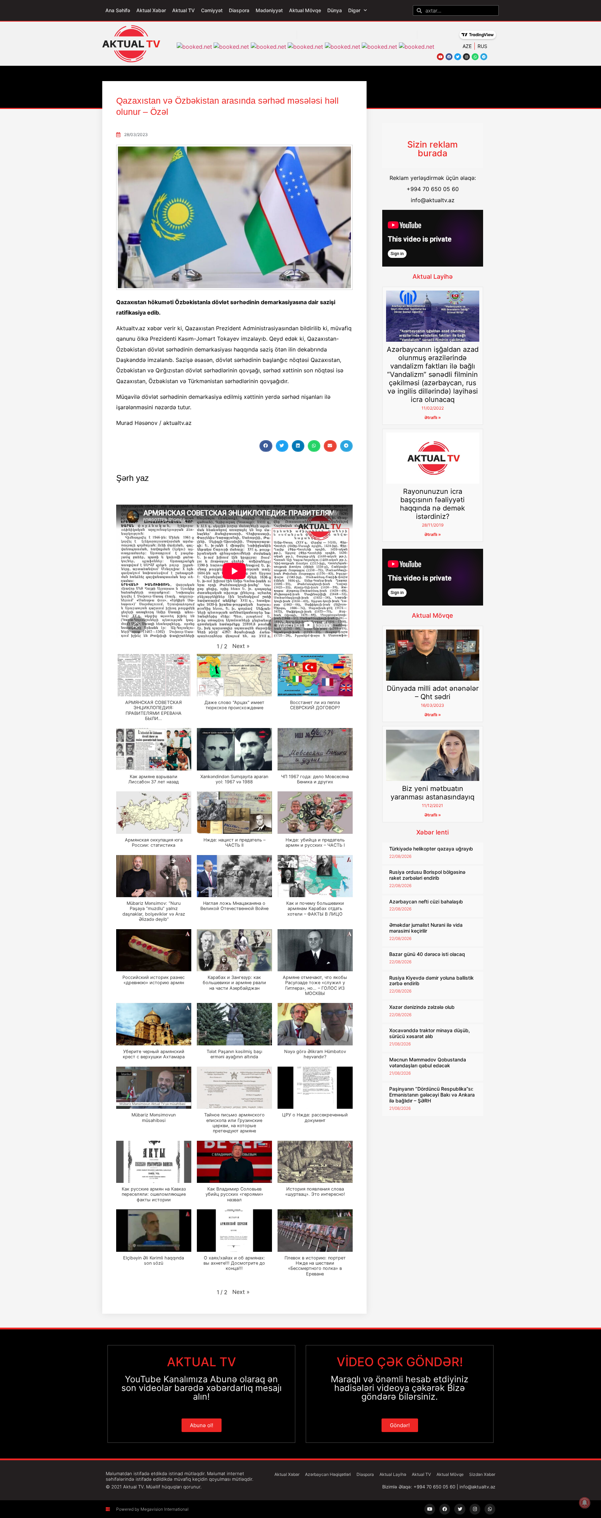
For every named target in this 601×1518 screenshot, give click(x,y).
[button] (265, 446)
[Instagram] (466, 56)
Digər (354, 10)
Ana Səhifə (117, 10)
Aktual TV (183, 10)
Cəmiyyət (212, 10)
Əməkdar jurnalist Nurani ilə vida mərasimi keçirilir (426, 928)
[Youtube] (440, 56)
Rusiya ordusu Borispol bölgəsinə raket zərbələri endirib (427, 875)
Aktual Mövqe (305, 10)
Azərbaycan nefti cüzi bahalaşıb (426, 901)
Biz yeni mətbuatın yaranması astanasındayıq (432, 792)
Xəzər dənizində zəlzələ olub (422, 1007)
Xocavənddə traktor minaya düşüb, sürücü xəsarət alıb (429, 1033)
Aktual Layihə (432, 276)
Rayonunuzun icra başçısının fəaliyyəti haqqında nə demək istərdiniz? (432, 504)
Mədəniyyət (269, 10)
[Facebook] (449, 56)
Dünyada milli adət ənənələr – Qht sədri (433, 692)
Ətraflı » (432, 417)
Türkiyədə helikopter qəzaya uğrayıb (431, 849)
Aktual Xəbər (151, 10)
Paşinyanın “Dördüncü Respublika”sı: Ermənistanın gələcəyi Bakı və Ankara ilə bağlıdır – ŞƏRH (432, 1095)
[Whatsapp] (475, 56)
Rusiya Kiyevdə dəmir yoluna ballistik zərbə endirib (431, 981)
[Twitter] (457, 56)
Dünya (334, 10)
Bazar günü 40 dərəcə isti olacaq (427, 954)
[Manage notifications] (584, 1502)
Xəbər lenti (432, 832)
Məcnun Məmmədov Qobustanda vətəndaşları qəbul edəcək (427, 1062)
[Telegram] (483, 56)
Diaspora (239, 10)
